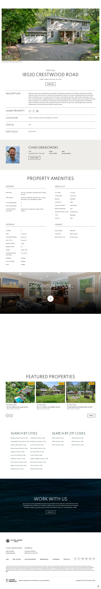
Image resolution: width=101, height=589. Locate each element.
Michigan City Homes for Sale (38, 441)
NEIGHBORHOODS (44, 559)
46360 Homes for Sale (77, 445)
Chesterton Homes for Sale (18, 458)
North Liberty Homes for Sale (38, 462)
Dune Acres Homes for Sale (18, 455)
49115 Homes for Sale (57, 445)
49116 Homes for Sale (58, 441)
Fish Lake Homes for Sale (37, 451)
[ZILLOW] (90, 558)
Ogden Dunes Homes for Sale (18, 465)
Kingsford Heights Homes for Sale (39, 458)
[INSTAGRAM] (79, 558)
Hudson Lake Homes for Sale (18, 445)
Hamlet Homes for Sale (36, 469)
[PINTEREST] (86, 558)
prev (6, 57)
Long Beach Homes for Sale (37, 438)
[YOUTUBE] (82, 558)
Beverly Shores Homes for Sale (19, 448)
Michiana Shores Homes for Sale (19, 438)
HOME (7, 559)
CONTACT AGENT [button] (34, 157)
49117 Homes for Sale (58, 438)
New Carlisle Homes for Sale (37, 448)
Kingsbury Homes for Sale (18, 451)
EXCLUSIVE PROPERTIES (30, 559)
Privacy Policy (91, 580)
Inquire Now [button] (50, 84)
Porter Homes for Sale (36, 455)
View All (91, 415)
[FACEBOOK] (75, 558)
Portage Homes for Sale (17, 469)
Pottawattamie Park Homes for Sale (20, 441)
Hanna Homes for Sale (36, 465)
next (10, 57)
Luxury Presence (44, 580)
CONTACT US (67, 559)
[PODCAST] (93, 558)
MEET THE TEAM (17, 559)
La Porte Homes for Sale (36, 445)
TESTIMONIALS (55, 559)
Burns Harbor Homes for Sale (19, 462)
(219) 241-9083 (53, 153)
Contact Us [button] (50, 512)
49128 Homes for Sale (77, 441)
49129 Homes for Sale (77, 438)
